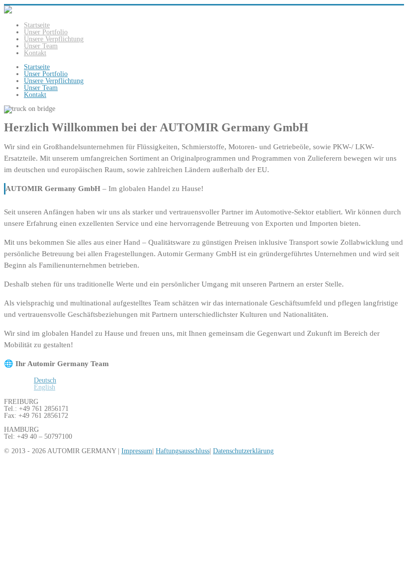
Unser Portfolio (46, 32)
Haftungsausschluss (182, 451)
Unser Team (41, 46)
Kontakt (35, 53)
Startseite (37, 25)
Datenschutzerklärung (243, 451)
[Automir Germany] (8, 11)
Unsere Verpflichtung (54, 39)
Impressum (136, 451)
